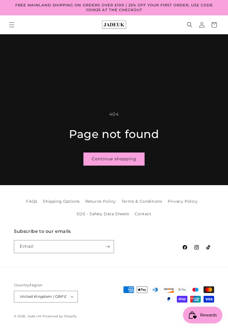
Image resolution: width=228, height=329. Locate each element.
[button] (12, 25)
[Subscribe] (107, 246)
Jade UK (35, 316)
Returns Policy (100, 201)
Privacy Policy (182, 201)
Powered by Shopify (60, 316)
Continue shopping (114, 158)
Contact (143, 213)
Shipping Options (61, 201)
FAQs (31, 201)
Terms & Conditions (142, 201)
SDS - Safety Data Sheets (102, 213)
